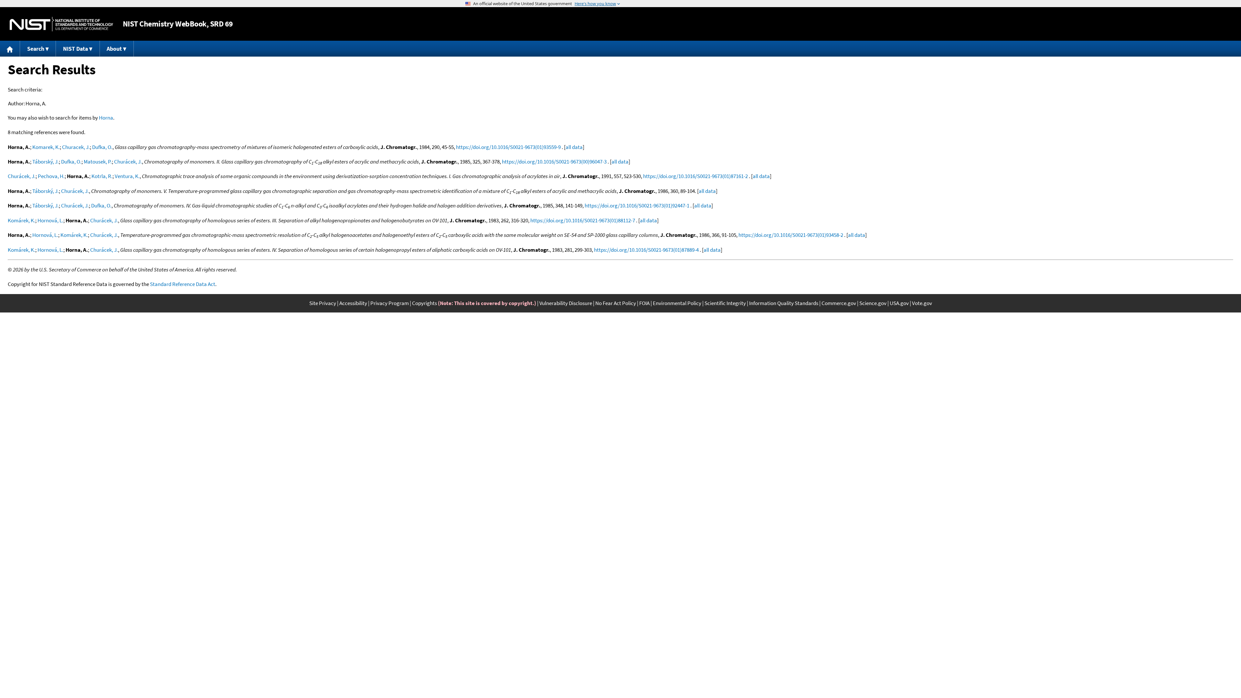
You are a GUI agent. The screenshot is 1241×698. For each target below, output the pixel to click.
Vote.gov (922, 303)
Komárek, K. (21, 220)
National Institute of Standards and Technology (61, 24)
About (114, 48)
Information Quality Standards (783, 303)
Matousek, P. (98, 161)
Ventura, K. (127, 176)
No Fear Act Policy (615, 303)
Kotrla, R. (101, 176)
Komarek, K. (46, 147)
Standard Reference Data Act (182, 284)
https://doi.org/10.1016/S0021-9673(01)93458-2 (790, 234)
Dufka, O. (102, 147)
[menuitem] (10, 49)
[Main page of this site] (10, 49)
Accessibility (353, 303)
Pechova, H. (51, 176)
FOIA (644, 303)
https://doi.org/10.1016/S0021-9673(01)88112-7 (582, 220)
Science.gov (872, 303)
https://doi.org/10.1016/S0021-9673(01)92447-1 (637, 205)
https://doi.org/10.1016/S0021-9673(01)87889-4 (646, 249)
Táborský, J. (45, 161)
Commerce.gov (839, 303)
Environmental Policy (677, 303)
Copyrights (424, 303)
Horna (106, 117)
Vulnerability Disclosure (565, 303)
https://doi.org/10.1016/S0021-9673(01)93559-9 (508, 147)
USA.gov (899, 303)
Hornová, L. (50, 220)
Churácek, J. (128, 161)
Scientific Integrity (725, 303)
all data (574, 147)
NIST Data (75, 48)
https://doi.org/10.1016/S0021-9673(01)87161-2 (695, 176)
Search (35, 48)
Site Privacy (322, 303)
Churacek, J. (76, 147)
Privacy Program (389, 303)
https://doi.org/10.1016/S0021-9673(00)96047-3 (554, 161)
